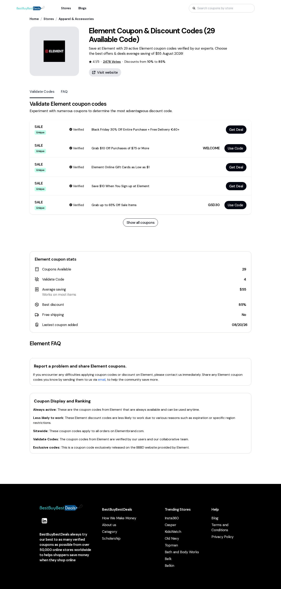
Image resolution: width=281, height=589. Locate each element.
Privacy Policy (222, 537)
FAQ (64, 91)
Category (109, 531)
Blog (214, 518)
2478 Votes (112, 61)
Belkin (169, 565)
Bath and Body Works (182, 552)
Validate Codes (42, 91)
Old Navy (172, 538)
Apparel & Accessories (76, 19)
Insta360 (172, 518)
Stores (49, 19)
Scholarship (111, 538)
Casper (170, 525)
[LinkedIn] (44, 521)
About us (109, 525)
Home (34, 19)
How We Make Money (119, 518)
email (102, 379)
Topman (171, 545)
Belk (168, 559)
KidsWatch (173, 531)
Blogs (82, 8)
